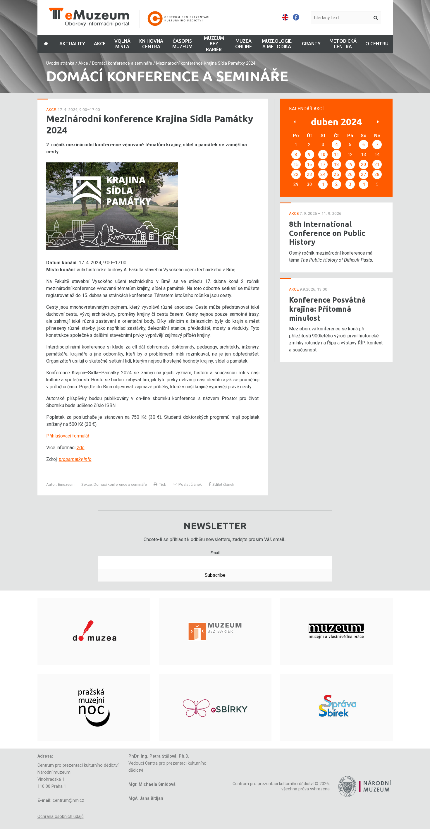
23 (309, 174)
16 (309, 164)
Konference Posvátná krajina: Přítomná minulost (327, 309)
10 (323, 154)
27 (363, 174)
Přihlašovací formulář (67, 436)
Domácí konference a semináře (122, 63)
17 (323, 164)
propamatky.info (75, 459)
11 (336, 154)
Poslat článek (190, 484)
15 (296, 164)
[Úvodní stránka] (133, 18)
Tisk (162, 484)
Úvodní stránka (60, 63)
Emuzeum (66, 484)
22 (296, 174)
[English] (285, 18)
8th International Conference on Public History (327, 233)
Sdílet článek (223, 484)
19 (350, 164)
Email (215, 552)
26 (350, 174)
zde (81, 447)
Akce (83, 63)
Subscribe (215, 575)
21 (377, 164)
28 (377, 174)
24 (323, 174)
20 (363, 164)
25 (336, 174)
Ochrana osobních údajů (60, 816)
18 (336, 164)
